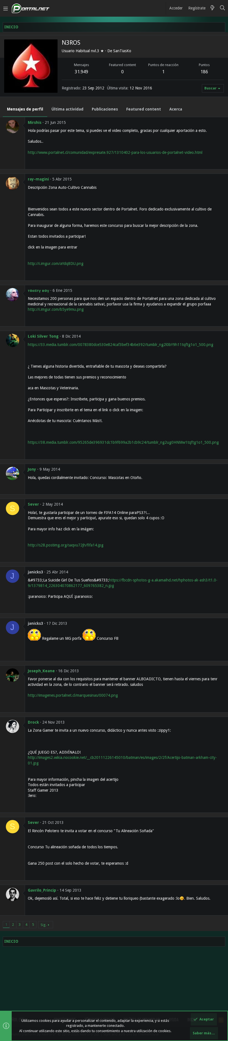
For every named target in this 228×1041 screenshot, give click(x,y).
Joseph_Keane (41, 671)
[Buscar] (222, 8)
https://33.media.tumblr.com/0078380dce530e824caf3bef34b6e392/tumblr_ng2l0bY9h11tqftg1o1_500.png (120, 344)
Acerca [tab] (175, 109)
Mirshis (34, 122)
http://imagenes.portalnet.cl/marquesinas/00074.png (73, 695)
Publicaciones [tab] (105, 109)
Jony (32, 469)
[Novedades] (212, 8)
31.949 (81, 71)
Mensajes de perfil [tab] (25, 109)
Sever (33, 504)
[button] (5, 8)
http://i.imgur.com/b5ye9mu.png (56, 309)
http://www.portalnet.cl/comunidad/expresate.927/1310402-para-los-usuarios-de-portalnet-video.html (115, 152)
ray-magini (38, 179)
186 (204, 71)
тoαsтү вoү (38, 290)
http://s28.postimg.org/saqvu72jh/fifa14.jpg (65, 545)
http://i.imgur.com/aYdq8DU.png (55, 263)
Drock (33, 722)
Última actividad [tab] (67, 109)
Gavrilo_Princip (42, 890)
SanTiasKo (122, 51)
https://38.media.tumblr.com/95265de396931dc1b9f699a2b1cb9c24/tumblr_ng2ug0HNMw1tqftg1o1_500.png (123, 442)
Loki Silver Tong (43, 336)
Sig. (43, 925)
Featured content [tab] (143, 109)
